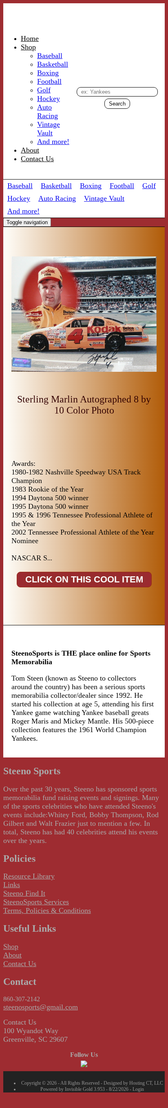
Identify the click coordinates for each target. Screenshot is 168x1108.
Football (49, 81)
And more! (53, 141)
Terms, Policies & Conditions (47, 910)
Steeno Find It (24, 893)
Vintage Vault (48, 128)
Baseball (49, 56)
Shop (28, 47)
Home (30, 38)
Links (11, 885)
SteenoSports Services (36, 902)
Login (138, 1089)
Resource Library (29, 876)
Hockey (48, 98)
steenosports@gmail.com (40, 1007)
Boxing (48, 73)
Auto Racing (47, 111)
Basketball (52, 64)
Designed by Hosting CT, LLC (133, 1083)
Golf (44, 90)
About (30, 150)
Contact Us (37, 159)
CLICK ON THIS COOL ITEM (84, 579)
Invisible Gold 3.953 (85, 1089)
